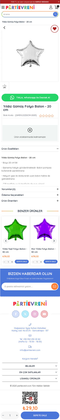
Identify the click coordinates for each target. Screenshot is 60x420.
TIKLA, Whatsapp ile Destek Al (33, 97)
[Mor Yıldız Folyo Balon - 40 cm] (44, 230)
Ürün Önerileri (10, 200)
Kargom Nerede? (30, 358)
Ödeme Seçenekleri (13, 194)
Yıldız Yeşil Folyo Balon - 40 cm (14, 250)
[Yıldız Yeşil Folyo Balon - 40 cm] (16, 230)
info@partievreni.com (30, 350)
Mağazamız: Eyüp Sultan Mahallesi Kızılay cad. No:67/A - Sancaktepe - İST (30, 329)
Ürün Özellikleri (10, 148)
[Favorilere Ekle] (54, 29)
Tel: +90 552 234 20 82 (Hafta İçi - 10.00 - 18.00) (30, 340)
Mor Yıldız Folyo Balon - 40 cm (43, 250)
